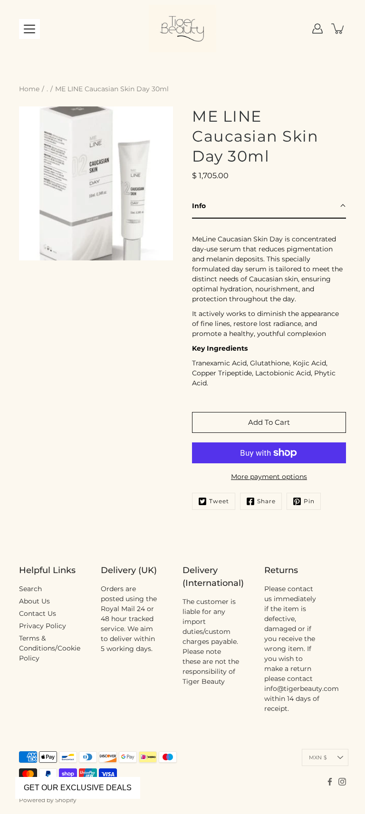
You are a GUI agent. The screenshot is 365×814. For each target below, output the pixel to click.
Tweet (219, 501)
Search (30, 588)
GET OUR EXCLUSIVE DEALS (78, 788)
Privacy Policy (42, 626)
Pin (309, 501)
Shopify (66, 800)
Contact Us (37, 613)
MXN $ (318, 757)
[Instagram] (342, 781)
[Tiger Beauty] (182, 28)
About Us (34, 601)
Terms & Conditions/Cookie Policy (49, 648)
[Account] (317, 28)
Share (266, 501)
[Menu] (29, 29)
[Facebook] (330, 781)
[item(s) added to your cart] (338, 28)
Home (29, 89)
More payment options (269, 476)
